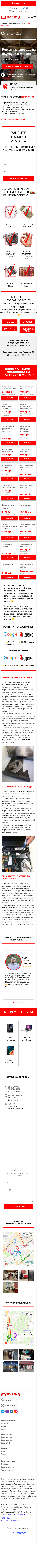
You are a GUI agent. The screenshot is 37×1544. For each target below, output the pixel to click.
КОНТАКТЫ (9, 329)
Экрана (3, 1454)
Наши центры (19, 3)
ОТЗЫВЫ (27, 322)
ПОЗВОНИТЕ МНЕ (27, 330)
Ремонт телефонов (8, 1420)
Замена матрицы (7, 1467)
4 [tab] (18, 1002)
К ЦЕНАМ (9, 322)
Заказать (9, 398)
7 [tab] (23, 1002)
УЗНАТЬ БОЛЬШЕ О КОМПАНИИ (13, 119)
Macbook (4, 1464)
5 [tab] (20, 1002)
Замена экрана (6, 1440)
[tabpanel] (18, 974)
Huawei (3, 1429)
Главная (4, 23)
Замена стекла (6, 1437)
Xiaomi (3, 1426)
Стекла (3, 1451)
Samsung (4, 1423)
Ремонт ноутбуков (16, 23)
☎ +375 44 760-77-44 (18, 345)
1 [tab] (13, 1002)
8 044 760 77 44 (17, 8)
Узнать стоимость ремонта (18, 66)
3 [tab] (17, 1002)
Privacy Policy (6, 1514)
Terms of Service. (19, 1514)
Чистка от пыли (7, 1470)
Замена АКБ (5, 1443)
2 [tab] (15, 1002)
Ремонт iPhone (6, 1434)
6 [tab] (22, 1002)
